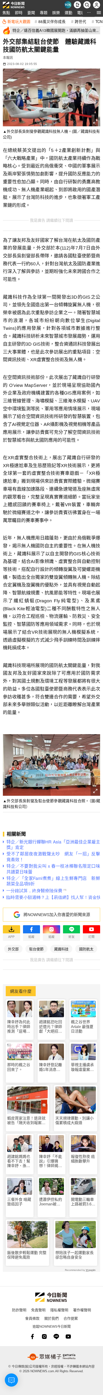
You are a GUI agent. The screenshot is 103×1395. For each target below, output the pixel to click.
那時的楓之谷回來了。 (18, 1067)
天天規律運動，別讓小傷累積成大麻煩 (74, 1120)
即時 (19, 12)
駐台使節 (36, 948)
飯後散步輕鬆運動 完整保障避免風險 (26, 1255)
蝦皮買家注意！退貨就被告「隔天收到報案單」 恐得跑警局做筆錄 (27, 1120)
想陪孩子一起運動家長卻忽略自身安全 (74, 1255)
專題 (43, 12)
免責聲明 (38, 1310)
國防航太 (86, 948)
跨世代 (80, 21)
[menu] (99, 12)
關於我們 (51, 1318)
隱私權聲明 (59, 1310)
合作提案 (70, 1318)
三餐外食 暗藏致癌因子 (19, 1201)
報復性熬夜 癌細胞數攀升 (83, 1159)
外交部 (13, 948)
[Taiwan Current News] (67, 4)
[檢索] (87, 4)
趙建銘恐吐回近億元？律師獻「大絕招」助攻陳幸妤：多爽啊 (50, 1027)
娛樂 (56, 12)
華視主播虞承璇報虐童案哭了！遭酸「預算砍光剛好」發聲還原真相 (82, 1067)
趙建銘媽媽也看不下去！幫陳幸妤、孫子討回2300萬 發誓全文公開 (19, 1161)
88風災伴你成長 (52, 21)
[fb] (32, 1336)
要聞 (31, 12)
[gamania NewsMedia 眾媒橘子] (51, 1356)
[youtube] (68, 1336)
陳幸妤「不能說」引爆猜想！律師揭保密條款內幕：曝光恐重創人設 (50, 1161)
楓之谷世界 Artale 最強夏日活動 (82, 1026)
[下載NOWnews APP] (77, 4)
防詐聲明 (19, 1310)
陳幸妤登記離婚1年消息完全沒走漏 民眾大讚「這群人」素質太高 (50, 1067)
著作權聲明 (82, 1310)
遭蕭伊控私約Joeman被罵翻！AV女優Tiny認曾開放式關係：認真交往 (50, 1201)
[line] (56, 1336)
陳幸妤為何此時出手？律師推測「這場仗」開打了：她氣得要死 (19, 1027)
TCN (99, 21)
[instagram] (44, 1336)
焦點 (6, 12)
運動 (68, 12)
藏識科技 (61, 948)
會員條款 (32, 1318)
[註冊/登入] (96, 4)
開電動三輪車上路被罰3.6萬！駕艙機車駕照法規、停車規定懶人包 (82, 1201)
